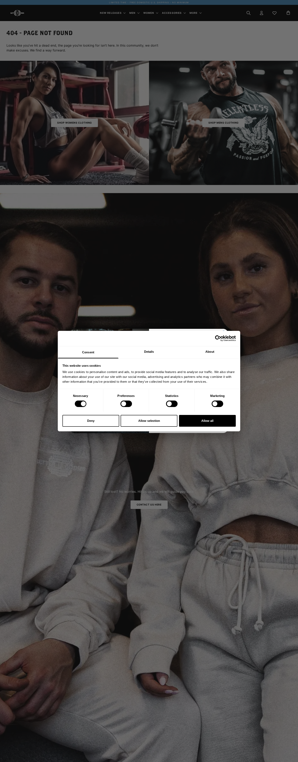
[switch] (126, 404)
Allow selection (149, 420)
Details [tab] (149, 351)
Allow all (207, 420)
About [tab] (209, 351)
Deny (90, 420)
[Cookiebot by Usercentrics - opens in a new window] (218, 338)
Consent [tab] (88, 352)
